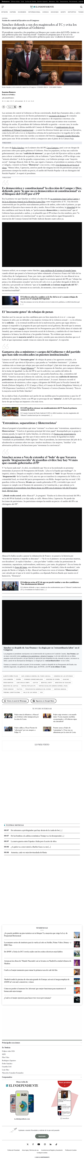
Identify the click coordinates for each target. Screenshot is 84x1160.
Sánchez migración (42, 1)
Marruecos (52, 1)
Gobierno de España (53, 679)
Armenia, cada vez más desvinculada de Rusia (29, 852)
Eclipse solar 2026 (8, 1051)
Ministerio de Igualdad (63, 682)
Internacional (34, 12)
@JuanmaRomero (8, 98)
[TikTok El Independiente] (56, 1145)
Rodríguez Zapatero (9, 1061)
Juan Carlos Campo (23, 682)
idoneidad (71, 207)
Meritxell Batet (46, 682)
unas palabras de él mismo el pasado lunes (58, 270)
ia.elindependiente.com (22, 1119)
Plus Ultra (5, 1057)
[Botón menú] (3, 7)
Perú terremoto (73, 1)
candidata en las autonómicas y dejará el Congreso (37, 656)
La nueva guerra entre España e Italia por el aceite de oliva (33, 841)
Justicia (35, 682)
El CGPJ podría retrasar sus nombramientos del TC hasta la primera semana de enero (48, 409)
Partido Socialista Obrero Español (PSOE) (53, 686)
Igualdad (66, 679)
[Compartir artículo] (3, 106)
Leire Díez (5, 1070)
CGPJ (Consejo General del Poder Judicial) (36, 676)
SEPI (4, 1054)
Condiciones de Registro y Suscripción (52, 1150)
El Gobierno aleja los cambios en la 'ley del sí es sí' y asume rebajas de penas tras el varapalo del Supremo (49, 298)
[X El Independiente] (27, 1144)
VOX (41, 692)
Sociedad (54, 12)
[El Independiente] (42, 7)
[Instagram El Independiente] (45, 1144)
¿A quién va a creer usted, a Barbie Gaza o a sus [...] (31, 847)
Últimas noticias (15, 1)
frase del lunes (21, 567)
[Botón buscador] (81, 7)
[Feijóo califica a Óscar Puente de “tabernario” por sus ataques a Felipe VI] (8, 730)
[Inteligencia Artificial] (22, 1115)
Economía (22, 12)
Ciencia (46, 12)
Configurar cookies (42, 1152)
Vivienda (80, 1)
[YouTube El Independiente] (39, 1144)
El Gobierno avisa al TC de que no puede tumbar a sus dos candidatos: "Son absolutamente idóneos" (49, 583)
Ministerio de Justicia (10, 686)
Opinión (4, 12)
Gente (63, 12)
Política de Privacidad (13, 1150)
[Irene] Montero (27, 368)
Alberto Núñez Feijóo (10, 676)
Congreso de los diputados (63, 676)
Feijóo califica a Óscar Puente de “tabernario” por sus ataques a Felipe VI (25, 730)
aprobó (21, 328)
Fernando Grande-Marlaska (67, 136)
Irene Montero (8, 682)
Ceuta (22, 1)
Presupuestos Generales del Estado (38, 689)
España (13, 12)
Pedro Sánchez (18, 148)
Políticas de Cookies (71, 1150)
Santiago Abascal (60, 689)
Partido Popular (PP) (28, 686)
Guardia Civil (6, 1067)
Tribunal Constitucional (11, 692)
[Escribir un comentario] (20, 106)
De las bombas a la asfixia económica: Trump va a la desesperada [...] (37, 836)
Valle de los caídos (30, 692)
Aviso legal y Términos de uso (30, 1150)
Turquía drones (64, 1)
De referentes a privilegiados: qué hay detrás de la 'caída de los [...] (36, 830)
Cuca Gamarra (52, 148)
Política (19, 689)
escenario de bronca (57, 116)
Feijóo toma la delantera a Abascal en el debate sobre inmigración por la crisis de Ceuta (26, 717)
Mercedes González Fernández (12, 1073)
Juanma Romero (9, 92)
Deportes (72, 12)
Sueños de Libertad (30, 1)
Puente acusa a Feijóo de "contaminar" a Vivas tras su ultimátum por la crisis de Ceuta (64, 730)
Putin (57, 1)
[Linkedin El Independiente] (50, 1144)
